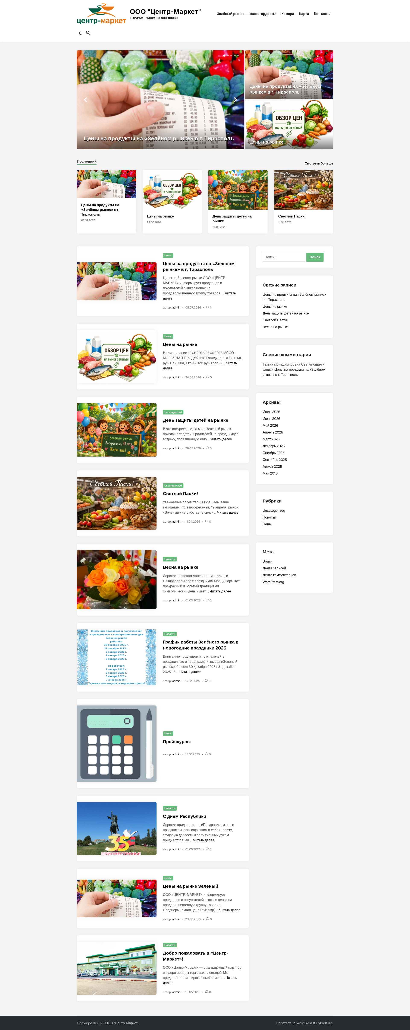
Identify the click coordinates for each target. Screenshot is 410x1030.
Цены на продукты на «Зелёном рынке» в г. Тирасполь (100, 209)
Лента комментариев (279, 575)
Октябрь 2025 (273, 453)
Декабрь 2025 (274, 446)
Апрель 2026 (273, 432)
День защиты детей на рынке (195, 420)
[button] (224, 55)
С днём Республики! (185, 816)
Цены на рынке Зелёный (190, 886)
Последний (87, 161)
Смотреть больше (319, 163)
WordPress (304, 1023)
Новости (169, 559)
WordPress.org (273, 582)
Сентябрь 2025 (275, 460)
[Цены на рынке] (289, 124)
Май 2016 (270, 473)
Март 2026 (271, 439)
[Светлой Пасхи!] (303, 190)
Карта (304, 14)
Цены (167, 255)
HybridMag (324, 1023)
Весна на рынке (180, 567)
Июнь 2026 (271, 419)
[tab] (87, 161)
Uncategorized (173, 412)
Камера (287, 14)
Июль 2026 (271, 412)
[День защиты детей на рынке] (238, 190)
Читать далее (221, 439)
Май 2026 (270, 425)
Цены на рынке (160, 216)
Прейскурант (177, 741)
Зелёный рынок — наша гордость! (246, 14)
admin (176, 307)
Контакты (322, 14)
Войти (267, 561)
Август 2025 (272, 466)
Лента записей (274, 568)
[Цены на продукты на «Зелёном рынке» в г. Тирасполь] (160, 99)
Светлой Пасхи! (292, 216)
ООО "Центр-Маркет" (165, 11)
